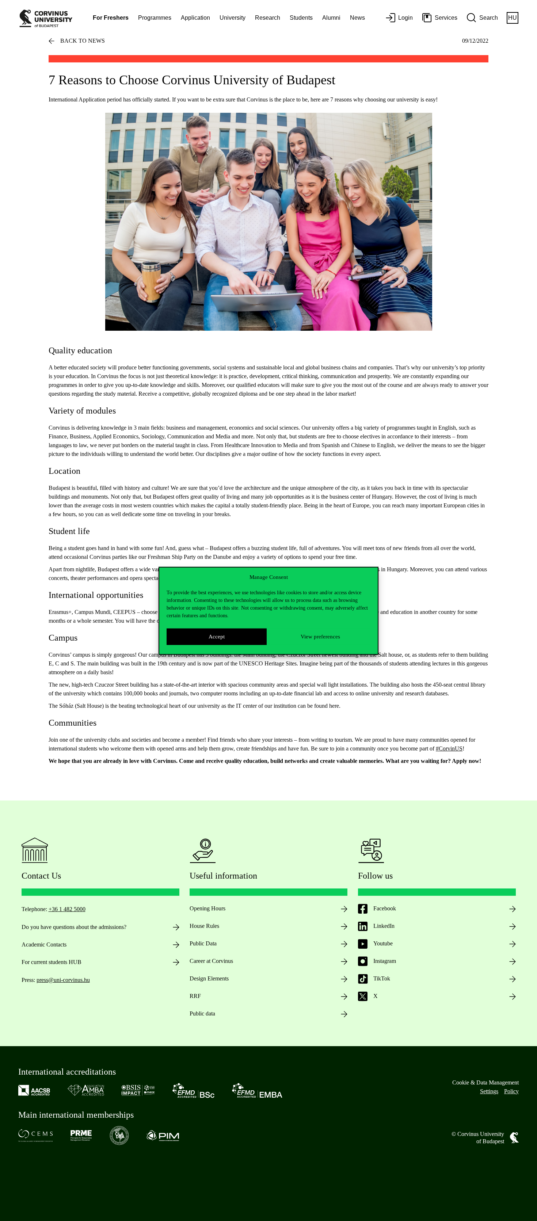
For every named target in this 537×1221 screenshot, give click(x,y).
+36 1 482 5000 (67, 909)
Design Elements (209, 978)
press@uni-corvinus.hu (63, 980)
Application (195, 18)
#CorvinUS (449, 748)
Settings (489, 1091)
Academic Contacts (44, 944)
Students (301, 18)
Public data (202, 1013)
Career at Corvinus (211, 961)
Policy (511, 1091)
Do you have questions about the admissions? (74, 927)
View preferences (320, 636)
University (232, 18)
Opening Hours (207, 908)
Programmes (154, 18)
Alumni (331, 18)
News (357, 18)
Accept (217, 636)
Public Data (203, 943)
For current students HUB (51, 962)
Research (267, 18)
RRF (195, 996)
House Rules (204, 926)
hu (512, 18)
